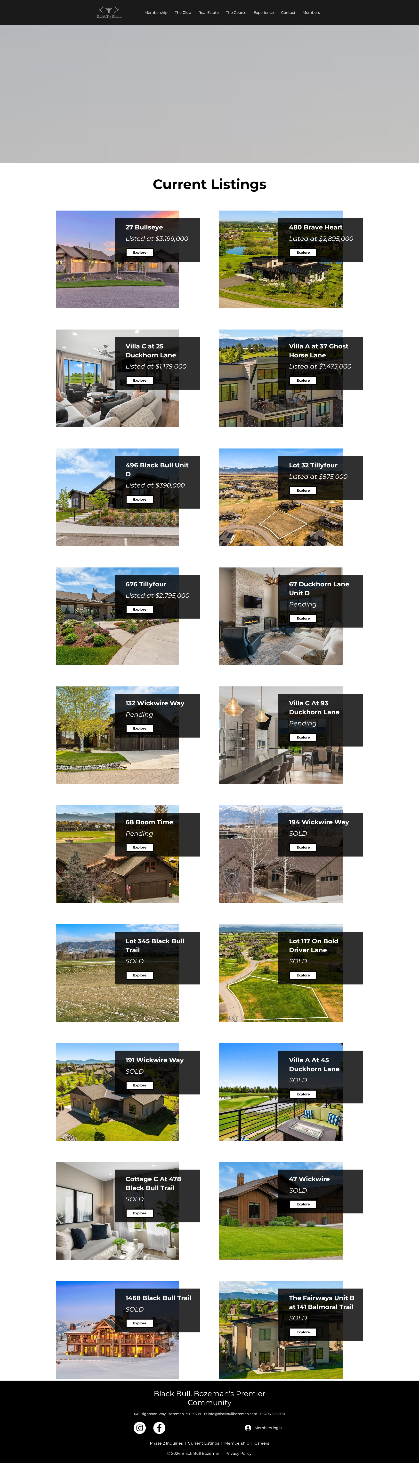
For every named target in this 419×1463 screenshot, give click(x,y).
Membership (236, 1443)
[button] (208, 12)
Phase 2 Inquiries (166, 1443)
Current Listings (204, 1443)
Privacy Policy (239, 1453)
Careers (261, 1443)
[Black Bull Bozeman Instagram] (140, 1428)
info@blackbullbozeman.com (232, 1414)
